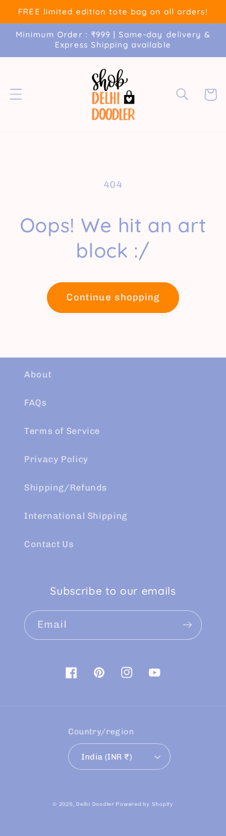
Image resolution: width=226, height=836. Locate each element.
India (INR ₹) (106, 756)
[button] (16, 94)
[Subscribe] (187, 625)
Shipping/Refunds (65, 487)
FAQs (35, 402)
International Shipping (75, 515)
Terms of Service (62, 431)
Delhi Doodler (95, 804)
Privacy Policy (56, 459)
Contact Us (49, 544)
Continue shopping (113, 297)
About (37, 374)
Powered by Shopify (144, 804)
